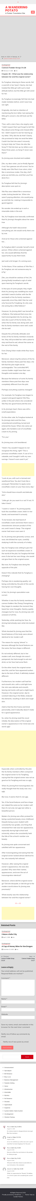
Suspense (7, 1108)
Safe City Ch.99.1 (16, 1126)
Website (4, 1014)
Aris (16, 70)
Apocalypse (7, 1070)
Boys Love (7, 1077)
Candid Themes (18, 1196)
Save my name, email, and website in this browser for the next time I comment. (17, 1025)
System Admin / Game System (13, 1111)
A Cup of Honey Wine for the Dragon (17, 946)
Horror (6, 1086)
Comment (5, 978)
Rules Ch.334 (17, 1137)
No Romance (8, 1098)
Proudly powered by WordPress (12, 1194)
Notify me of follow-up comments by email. (15, 1035)
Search (27, 1057)
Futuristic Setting (9, 1083)
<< (16, 903)
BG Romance (8, 1074)
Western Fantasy (9, 1117)
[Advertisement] (18, 35)
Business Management (11, 1080)
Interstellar (7, 1092)
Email (4, 1006)
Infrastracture (8, 1089)
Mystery (6, 1095)
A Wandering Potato (16, 9)
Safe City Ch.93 (16, 1158)
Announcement (9, 1067)
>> (20, 903)
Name (4, 999)
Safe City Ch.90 (18, 1169)
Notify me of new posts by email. (16, 1042)
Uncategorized (6, 65)
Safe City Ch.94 (16, 1148)
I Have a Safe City (9, 934)
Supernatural (8, 1105)
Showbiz (7, 1101)
